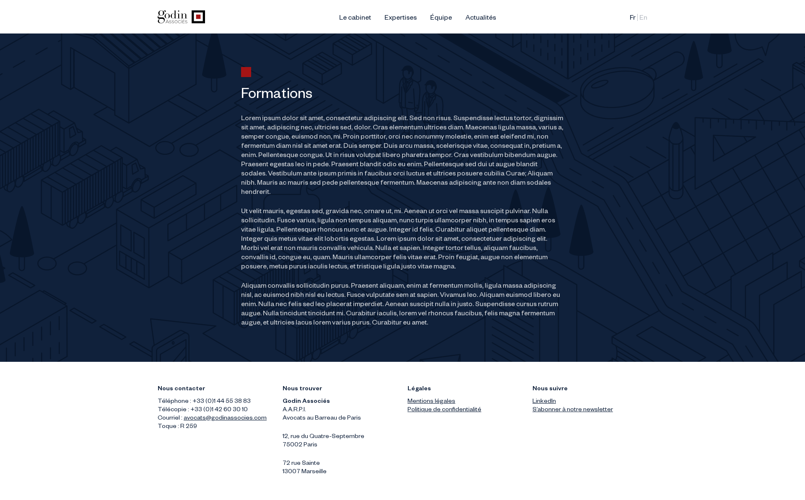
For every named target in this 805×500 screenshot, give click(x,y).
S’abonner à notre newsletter (572, 410)
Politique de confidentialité (444, 410)
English (643, 18)
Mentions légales (431, 402)
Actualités (480, 19)
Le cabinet (355, 19)
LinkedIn (544, 402)
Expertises (400, 19)
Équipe (441, 19)
